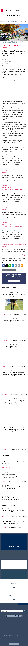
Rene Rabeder (5, 504)
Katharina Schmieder (6, 467)
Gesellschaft (5, 59)
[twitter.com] (9, 616)
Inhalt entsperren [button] (6, 169)
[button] (6, 10)
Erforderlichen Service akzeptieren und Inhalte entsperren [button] (14, 171)
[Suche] (25, 611)
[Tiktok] (21, 616)
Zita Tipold (4, 340)
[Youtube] (12, 616)
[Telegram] (18, 616)
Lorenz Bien (4, 421)
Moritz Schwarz (5, 394)
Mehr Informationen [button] (7, 167)
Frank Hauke (4, 516)
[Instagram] (15, 616)
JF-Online (4, 314)
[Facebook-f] (6, 616)
